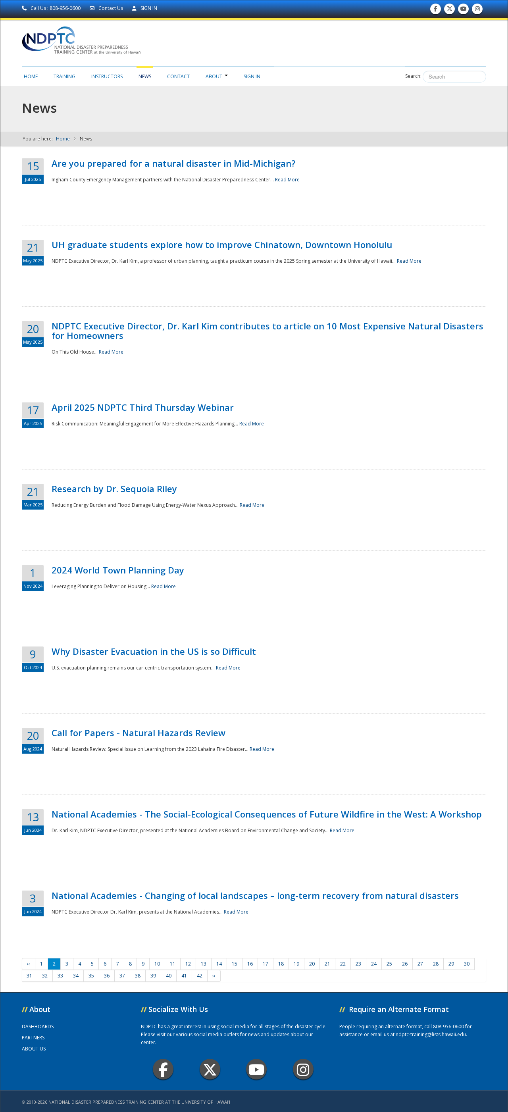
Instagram (303, 1069)
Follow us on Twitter (450, 11)
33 (60, 975)
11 (172, 963)
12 (188, 963)
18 (281, 963)
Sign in (252, 76)
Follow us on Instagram (477, 11)
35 (91, 975)
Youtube (256, 1069)
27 (420, 963)
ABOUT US (34, 1048)
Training (64, 76)
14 (219, 963)
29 (451, 963)
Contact (178, 76)
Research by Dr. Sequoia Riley (114, 488)
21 (327, 963)
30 (467, 963)
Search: (413, 76)
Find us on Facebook (436, 11)
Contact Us (110, 8)
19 (296, 963)
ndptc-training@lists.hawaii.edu (431, 1034)
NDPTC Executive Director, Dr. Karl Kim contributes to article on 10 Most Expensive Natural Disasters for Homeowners (267, 330)
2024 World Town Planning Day (118, 570)
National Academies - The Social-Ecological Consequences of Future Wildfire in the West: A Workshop (267, 814)
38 (137, 975)
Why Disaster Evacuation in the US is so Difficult (154, 651)
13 (203, 963)
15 (234, 963)
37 (122, 975)
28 (436, 963)
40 (168, 975)
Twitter (210, 1069)
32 (45, 975)
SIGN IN (148, 8)
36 (107, 975)
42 (199, 975)
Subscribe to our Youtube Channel (463, 11)
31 (29, 975)
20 (312, 963)
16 (250, 963)
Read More (287, 179)
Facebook (163, 1069)
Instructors (107, 76)
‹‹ (28, 963)
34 (76, 975)
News (145, 76)
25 (389, 963)
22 (343, 963)
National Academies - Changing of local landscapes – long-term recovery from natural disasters (255, 895)
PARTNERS (33, 1037)
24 (374, 963)
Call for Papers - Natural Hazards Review (138, 733)
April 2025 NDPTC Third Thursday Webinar (143, 407)
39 (153, 975)
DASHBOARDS (38, 1026)
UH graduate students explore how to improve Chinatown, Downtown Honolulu (222, 244)
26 (405, 963)
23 (358, 963)
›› (214, 975)
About (214, 76)
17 (265, 963)
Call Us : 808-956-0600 (55, 8)
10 (157, 963)
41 (184, 975)
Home (31, 76)
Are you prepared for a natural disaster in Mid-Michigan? (174, 163)
